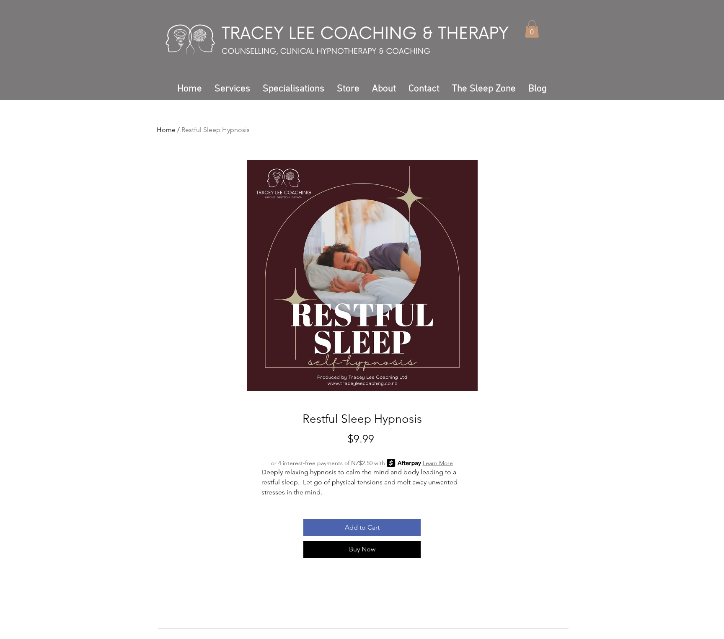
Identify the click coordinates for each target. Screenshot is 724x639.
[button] (532, 29)
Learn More (438, 463)
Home (166, 130)
